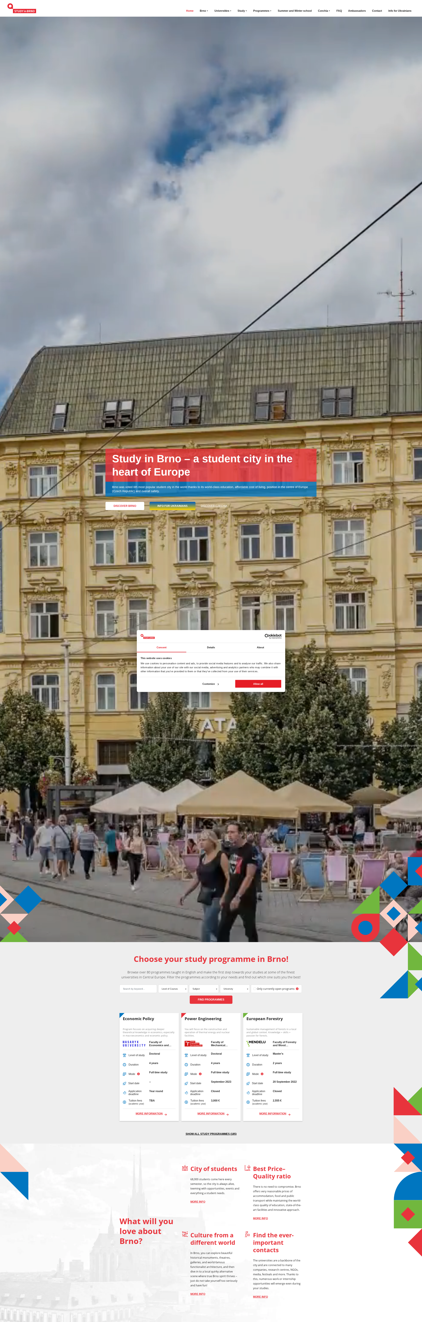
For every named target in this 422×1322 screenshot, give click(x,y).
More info (197, 1201)
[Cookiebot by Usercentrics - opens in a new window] (267, 636)
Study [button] (241, 10)
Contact (377, 10)
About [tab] (260, 647)
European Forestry (264, 1018)
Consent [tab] (161, 647)
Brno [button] (203, 10)
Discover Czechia (214, 506)
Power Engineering (203, 1018)
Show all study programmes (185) (211, 1134)
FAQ (339, 10)
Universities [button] (221, 10)
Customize (208, 683)
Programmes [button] (261, 10)
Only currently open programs (276, 988)
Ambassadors (357, 10)
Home (190, 10)
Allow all (258, 683)
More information (149, 1113)
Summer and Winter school (295, 10)
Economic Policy (138, 1018)
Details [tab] (211, 647)
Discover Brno (125, 506)
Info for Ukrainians (399, 10)
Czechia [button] (323, 10)
